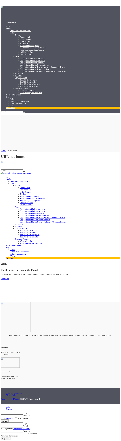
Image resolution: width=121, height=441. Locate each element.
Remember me (22, 418)
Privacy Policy (11, 395)
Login (8, 407)
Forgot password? (7, 418)
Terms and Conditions (14, 393)
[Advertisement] (60, 132)
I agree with (16, 429)
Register (9, 409)
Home (3, 151)
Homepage (5, 279)
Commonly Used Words (10, 399)
